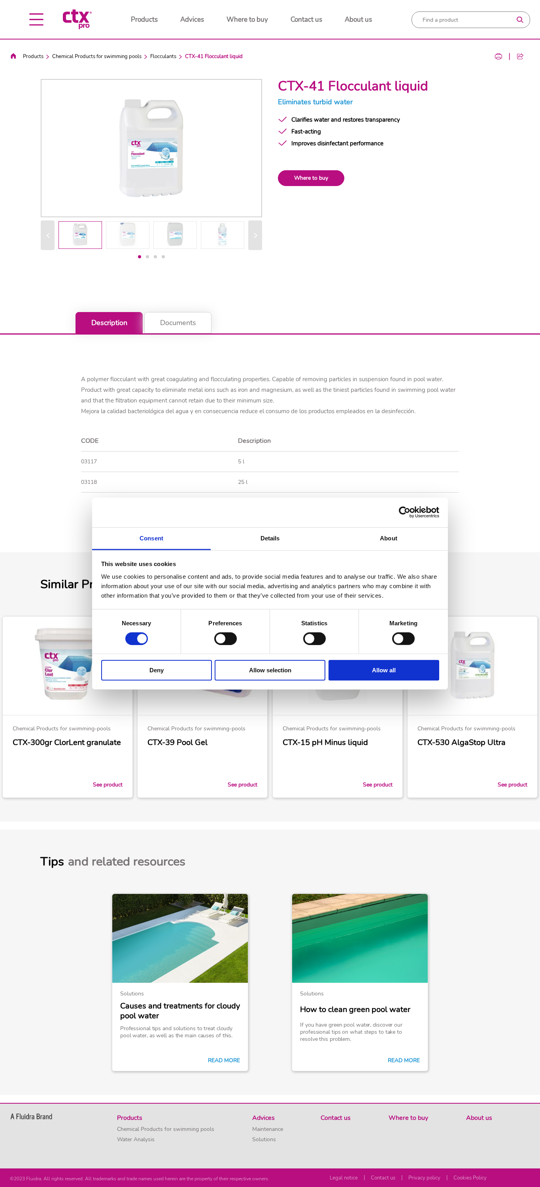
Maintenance (267, 1129)
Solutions (264, 1139)
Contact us (306, 19)
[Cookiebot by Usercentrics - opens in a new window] (404, 512)
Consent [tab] (151, 537)
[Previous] (48, 235)
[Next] (255, 235)
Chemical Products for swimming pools (97, 56)
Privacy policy (424, 1177)
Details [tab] (270, 537)
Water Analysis (136, 1139)
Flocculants (163, 56)
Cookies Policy (470, 1177)
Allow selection (270, 670)
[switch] (225, 638)
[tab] (139, 256)
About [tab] (388, 537)
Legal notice (344, 1177)
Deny (156, 670)
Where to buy (247, 19)
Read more (224, 1060)
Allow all (384, 670)
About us (358, 19)
